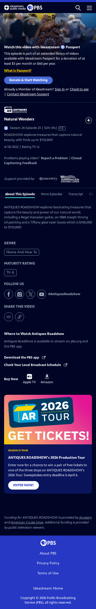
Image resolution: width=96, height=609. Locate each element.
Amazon (47, 379)
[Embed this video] (8, 316)
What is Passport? (17, 71)
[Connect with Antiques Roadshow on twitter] (30, 294)
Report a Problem (54, 158)
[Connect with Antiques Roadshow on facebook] (8, 294)
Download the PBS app (22, 357)
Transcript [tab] (75, 194)
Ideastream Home (48, 588)
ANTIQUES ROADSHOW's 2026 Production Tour (46, 457)
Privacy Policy (48, 563)
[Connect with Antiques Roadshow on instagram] (19, 294)
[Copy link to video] (19, 316)
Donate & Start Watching (28, 80)
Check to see (79, 89)
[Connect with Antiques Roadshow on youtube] (41, 294)
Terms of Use (48, 573)
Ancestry (85, 518)
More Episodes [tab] (51, 194)
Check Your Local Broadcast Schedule (33, 365)
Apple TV (29, 379)
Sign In (60, 89)
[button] (78, 7)
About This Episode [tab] (20, 194)
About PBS (48, 553)
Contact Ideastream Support (28, 94)
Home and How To (21, 252)
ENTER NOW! (23, 485)
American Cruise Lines (26, 522)
